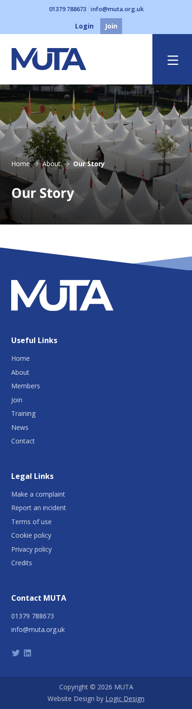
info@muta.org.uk (117, 9)
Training (23, 413)
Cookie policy (31, 535)
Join (111, 25)
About (20, 372)
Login (84, 25)
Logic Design (124, 698)
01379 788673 (67, 9)
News (19, 427)
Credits (21, 562)
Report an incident (38, 507)
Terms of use (31, 521)
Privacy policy (31, 549)
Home (20, 358)
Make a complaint (38, 494)
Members (25, 385)
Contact (23, 440)
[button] (173, 59)
